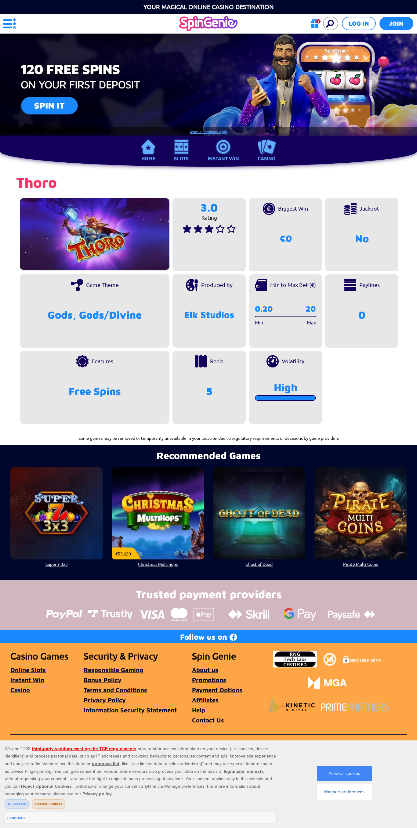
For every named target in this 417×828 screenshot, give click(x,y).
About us (205, 669)
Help (198, 710)
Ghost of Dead (259, 564)
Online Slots (28, 669)
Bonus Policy (102, 679)
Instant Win (223, 158)
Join (396, 23)
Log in (359, 23)
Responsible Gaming (113, 669)
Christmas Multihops (158, 564)
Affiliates (205, 699)
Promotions (209, 679)
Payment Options (217, 689)
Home (148, 158)
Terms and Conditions (115, 689)
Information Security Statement (130, 710)
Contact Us (208, 720)
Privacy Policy (105, 699)
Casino (267, 158)
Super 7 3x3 (56, 564)
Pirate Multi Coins (360, 564)
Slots (181, 158)
